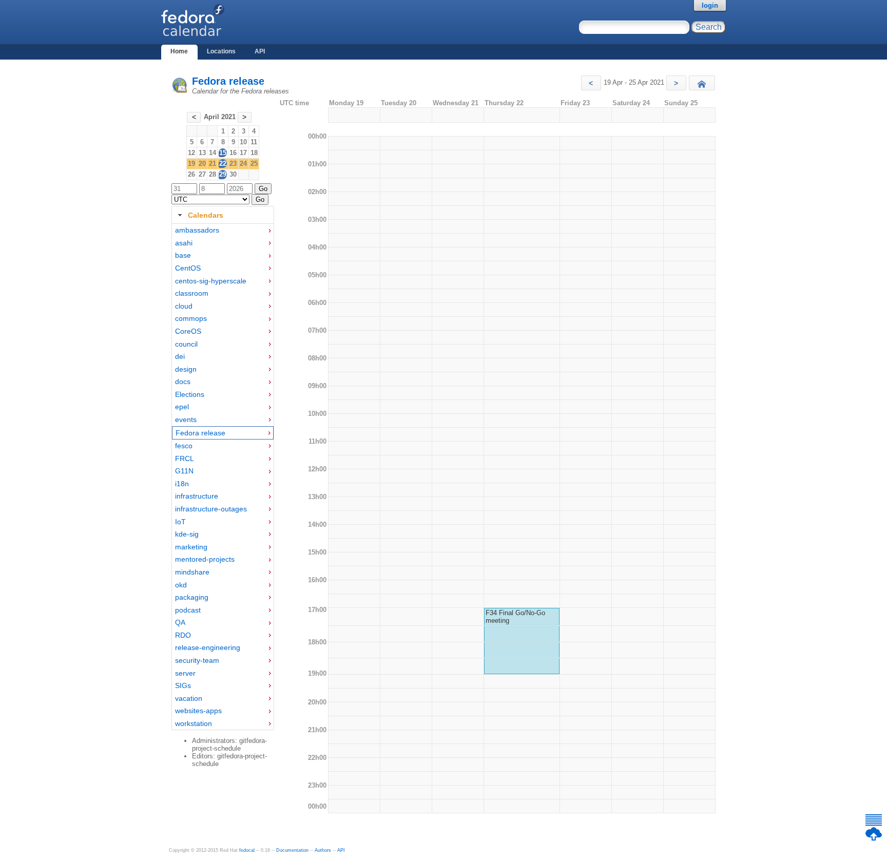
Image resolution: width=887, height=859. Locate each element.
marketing (191, 547)
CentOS (188, 268)
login (710, 5)
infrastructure (196, 496)
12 (191, 153)
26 (191, 174)
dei (180, 356)
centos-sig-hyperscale (210, 281)
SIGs (183, 685)
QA (180, 622)
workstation (193, 723)
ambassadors (197, 230)
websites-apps (198, 711)
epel (182, 407)
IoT (180, 522)
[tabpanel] (222, 477)
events (186, 419)
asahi (183, 243)
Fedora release (228, 81)
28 (212, 174)
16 (233, 153)
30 (233, 174)
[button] (591, 82)
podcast (188, 610)
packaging (191, 597)
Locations (221, 51)
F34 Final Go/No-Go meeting (515, 616)
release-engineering (207, 647)
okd (181, 585)
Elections (189, 394)
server (185, 673)
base (183, 255)
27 (202, 174)
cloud (183, 306)
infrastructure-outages (211, 509)
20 (202, 163)
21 (212, 163)
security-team (197, 660)
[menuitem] (223, 230)
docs (182, 381)
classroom (191, 293)
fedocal (247, 850)
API (260, 51)
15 (222, 153)
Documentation (292, 850)
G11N (184, 471)
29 (222, 174)
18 (254, 153)
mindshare (192, 572)
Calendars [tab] (205, 215)
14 (212, 153)
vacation (188, 698)
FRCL (184, 458)
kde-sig (187, 534)
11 (253, 142)
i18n (182, 484)
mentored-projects (205, 559)
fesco (183, 446)
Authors (323, 850)
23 (233, 163)
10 (243, 142)
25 (254, 163)
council (186, 344)
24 (243, 163)
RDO (183, 635)
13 (202, 153)
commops (191, 318)
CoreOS (188, 331)
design (186, 369)
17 (243, 153)
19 (191, 163)
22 (222, 163)
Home (179, 51)
